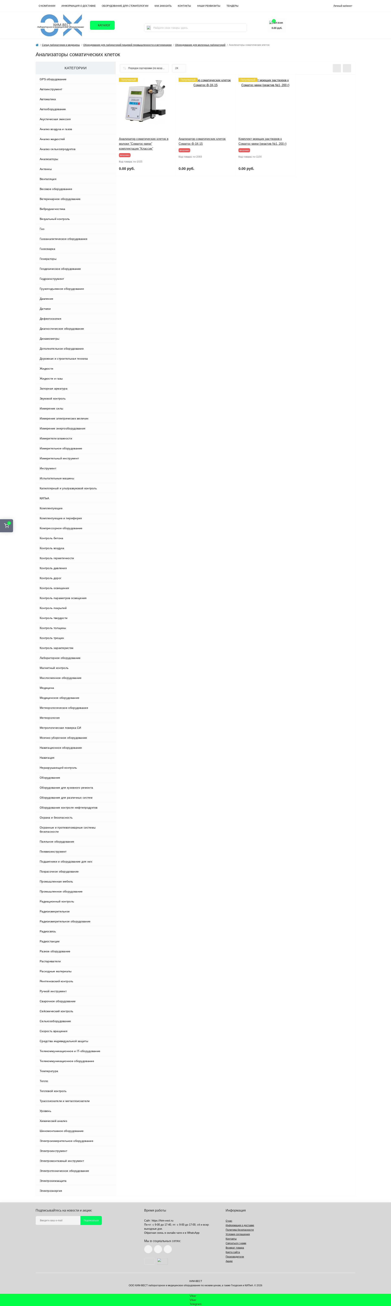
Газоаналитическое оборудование (63, 238)
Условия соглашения (238, 1234)
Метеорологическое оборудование (64, 707)
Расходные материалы (56, 971)
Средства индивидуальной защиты (64, 1041)
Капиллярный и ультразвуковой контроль (68, 488)
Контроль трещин (52, 638)
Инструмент (48, 468)
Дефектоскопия (50, 318)
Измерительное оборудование (61, 448)
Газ (42, 228)
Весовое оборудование (56, 189)
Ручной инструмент (53, 991)
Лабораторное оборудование (60, 658)
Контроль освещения (54, 588)
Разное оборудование (55, 951)
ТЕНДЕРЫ (232, 5)
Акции (229, 1261)
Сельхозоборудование (55, 1021)
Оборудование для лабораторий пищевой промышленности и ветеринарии (127, 45)
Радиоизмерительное (55, 911)
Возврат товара (235, 1247)
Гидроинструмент (52, 278)
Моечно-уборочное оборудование (63, 737)
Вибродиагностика (52, 209)
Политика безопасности (240, 1229)
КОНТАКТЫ (184, 5)
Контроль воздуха (52, 548)
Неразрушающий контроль (58, 767)
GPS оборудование (53, 79)
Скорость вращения (53, 1031)
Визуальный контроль (55, 219)
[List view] (337, 68)
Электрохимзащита (53, 1180)
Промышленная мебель (56, 881)
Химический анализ (53, 1121)
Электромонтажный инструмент (62, 1160)
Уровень (45, 1111)
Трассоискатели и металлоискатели (65, 1101)
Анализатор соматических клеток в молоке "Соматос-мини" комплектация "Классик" (143, 143)
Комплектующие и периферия (61, 518)
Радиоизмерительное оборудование (65, 921)
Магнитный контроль (54, 667)
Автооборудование (53, 109)
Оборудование (50, 777)
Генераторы (48, 258)
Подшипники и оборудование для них (66, 861)
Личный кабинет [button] (342, 5)
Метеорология (50, 717)
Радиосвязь (48, 931)
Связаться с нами (236, 1243)
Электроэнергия (51, 1190)
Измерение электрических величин (64, 418)
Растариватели (50, 961)
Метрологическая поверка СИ (60, 727)
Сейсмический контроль (56, 1011)
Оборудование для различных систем (66, 797)
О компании (47, 5)
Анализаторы (49, 159)
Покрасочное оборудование (59, 871)
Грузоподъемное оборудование (62, 288)
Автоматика (48, 99)
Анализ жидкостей (52, 139)
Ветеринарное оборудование (60, 199)
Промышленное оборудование (61, 891)
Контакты (231, 1238)
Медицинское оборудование (59, 697)
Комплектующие (51, 508)
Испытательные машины (57, 478)
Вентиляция (48, 179)
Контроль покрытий (53, 608)
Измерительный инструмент (59, 458)
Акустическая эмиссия (55, 119)
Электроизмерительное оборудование (66, 1140)
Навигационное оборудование (61, 747)
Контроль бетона (51, 538)
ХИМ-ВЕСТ (195, 1281)
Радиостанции (50, 941)
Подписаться (91, 1220)
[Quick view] (169, 81)
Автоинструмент (51, 89)
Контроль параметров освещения (63, 598)
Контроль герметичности (57, 558)
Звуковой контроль (53, 398)
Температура (49, 1071)
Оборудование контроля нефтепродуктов (69, 807)
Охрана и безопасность (56, 817)
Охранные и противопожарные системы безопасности (68, 829)
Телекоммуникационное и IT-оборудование (70, 1051)
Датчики (45, 308)
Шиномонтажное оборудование (62, 1131)
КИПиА (44, 498)
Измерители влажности (56, 438)
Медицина (47, 687)
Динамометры (49, 338)
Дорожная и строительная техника (64, 358)
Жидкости (46, 368)
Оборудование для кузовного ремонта (66, 787)
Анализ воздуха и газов (56, 129)
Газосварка (47, 248)
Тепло (44, 1081)
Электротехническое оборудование (64, 1170)
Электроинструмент (53, 1150)
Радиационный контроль (57, 901)
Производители (235, 1256)
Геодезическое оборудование (60, 268)
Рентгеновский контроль (56, 981)
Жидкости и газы (51, 378)
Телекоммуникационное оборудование (67, 1061)
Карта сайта (233, 1252)
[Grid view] (347, 68)
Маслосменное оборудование (61, 677)
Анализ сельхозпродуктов (57, 149)
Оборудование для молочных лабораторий (200, 45)
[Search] (148, 28)
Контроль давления (53, 568)
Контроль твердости (53, 618)
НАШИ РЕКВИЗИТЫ (208, 5)
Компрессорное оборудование (61, 528)
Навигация (47, 757)
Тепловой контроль (53, 1091)
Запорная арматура (53, 388)
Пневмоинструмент (53, 851)
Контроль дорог (50, 578)
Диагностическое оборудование (62, 328)
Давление (46, 298)
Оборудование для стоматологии (125, 5)
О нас (229, 1220)
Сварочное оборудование (58, 1001)
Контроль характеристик (57, 648)
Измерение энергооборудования (62, 428)
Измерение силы (51, 408)
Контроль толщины (53, 628)
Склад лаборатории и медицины (61, 45)
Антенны (46, 169)
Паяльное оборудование (57, 841)
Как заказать (163, 5)
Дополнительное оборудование (62, 348)
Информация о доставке (79, 5)
